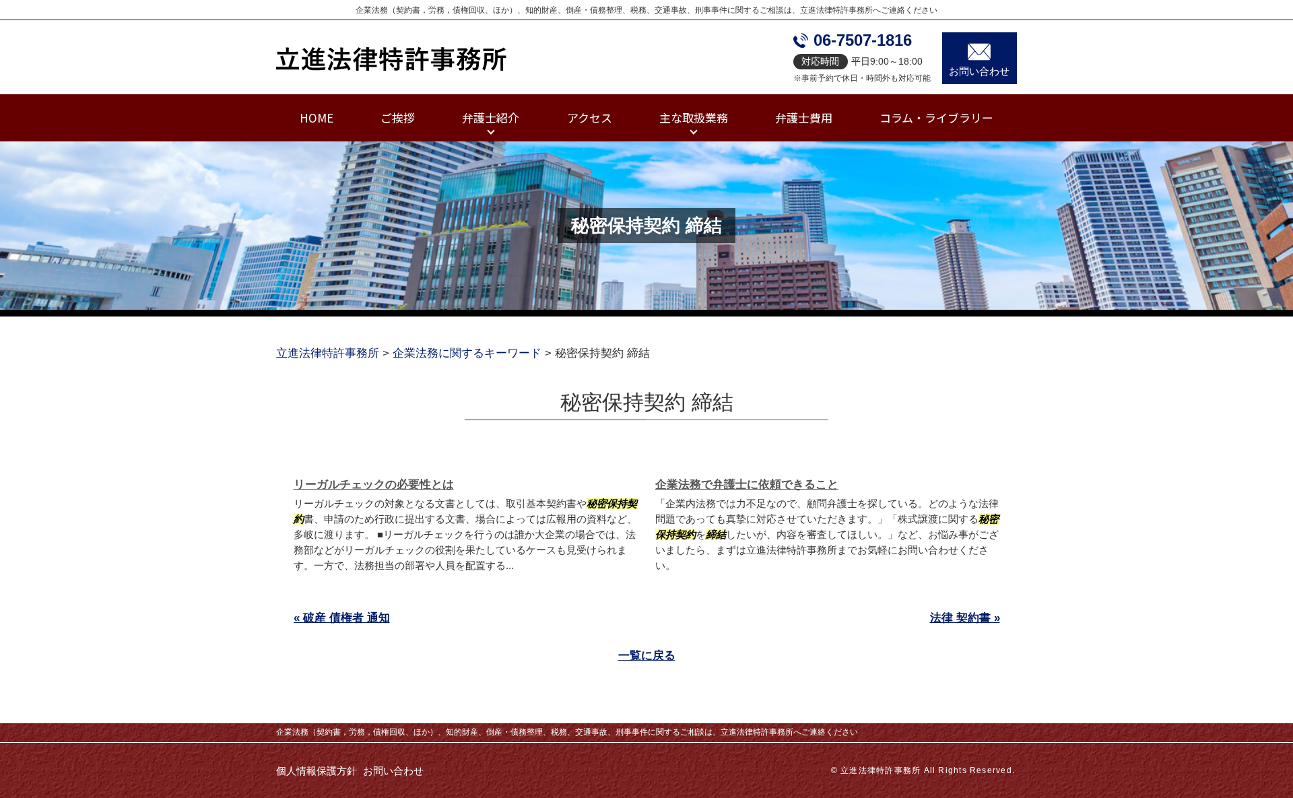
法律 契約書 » (965, 617)
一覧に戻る (646, 655)
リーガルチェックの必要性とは (374, 484)
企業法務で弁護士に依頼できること (746, 484)
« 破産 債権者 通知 (342, 617)
